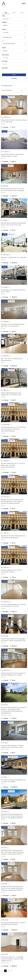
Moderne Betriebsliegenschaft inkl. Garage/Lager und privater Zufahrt (11, 394)
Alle (6, 12)
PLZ (3, 40)
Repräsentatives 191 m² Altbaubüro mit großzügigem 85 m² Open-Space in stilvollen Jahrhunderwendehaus (12, 501)
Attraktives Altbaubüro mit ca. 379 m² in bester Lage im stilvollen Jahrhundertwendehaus (13, 465)
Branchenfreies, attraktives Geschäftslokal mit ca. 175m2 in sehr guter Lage (13, 224)
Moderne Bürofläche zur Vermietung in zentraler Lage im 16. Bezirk (12, 155)
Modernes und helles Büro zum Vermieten (13, 257)
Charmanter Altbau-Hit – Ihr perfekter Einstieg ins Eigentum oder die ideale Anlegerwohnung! (12, 958)
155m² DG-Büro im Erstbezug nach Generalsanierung (11, 359)
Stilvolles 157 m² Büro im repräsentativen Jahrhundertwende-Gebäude (13, 536)
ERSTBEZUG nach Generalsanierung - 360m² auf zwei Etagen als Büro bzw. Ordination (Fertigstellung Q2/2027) (12, 888)
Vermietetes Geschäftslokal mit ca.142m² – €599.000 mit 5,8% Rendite (14, 923)
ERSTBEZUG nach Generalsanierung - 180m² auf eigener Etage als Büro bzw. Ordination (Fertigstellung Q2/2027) (12, 852)
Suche (3, 15)
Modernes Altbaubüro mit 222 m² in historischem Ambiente (11, 571)
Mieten (22, 12)
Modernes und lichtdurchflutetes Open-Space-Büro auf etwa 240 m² (13, 325)
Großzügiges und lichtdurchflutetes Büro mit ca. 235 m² (13, 290)
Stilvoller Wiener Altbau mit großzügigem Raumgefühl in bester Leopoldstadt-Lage (13, 639)
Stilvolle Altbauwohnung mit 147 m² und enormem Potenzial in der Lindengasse (12, 189)
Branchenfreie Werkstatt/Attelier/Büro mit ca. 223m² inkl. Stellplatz (13, 780)
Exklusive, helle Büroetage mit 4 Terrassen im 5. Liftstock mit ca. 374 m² (13, 605)
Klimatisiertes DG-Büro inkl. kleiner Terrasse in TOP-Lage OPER (14, 121)
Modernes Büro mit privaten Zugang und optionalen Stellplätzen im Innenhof (13, 674)
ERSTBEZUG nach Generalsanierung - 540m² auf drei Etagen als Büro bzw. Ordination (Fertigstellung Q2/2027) (12, 816)
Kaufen (14, 12)
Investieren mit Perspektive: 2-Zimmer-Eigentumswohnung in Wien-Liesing (12, 746)
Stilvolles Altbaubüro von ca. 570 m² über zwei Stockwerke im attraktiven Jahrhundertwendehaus (13, 429)
